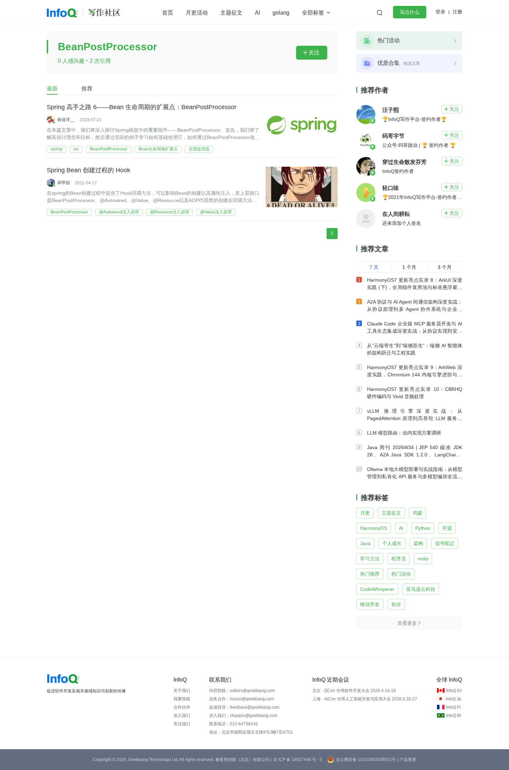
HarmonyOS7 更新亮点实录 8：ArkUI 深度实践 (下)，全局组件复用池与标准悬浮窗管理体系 (414, 287)
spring (56, 149)
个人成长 (392, 543)
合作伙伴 (181, 707)
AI (257, 13)
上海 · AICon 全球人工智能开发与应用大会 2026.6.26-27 (364, 699)
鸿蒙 (417, 513)
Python (422, 528)
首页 (167, 13)
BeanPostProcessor (108, 149)
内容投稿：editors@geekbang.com (242, 690)
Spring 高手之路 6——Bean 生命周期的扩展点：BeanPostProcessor (141, 107)
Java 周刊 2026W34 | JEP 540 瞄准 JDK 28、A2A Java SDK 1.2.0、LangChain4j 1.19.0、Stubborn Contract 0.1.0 (414, 455)
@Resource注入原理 (169, 212)
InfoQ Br (453, 715)
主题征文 (231, 13)
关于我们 (181, 690)
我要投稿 (181, 699)
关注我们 (181, 723)
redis (423, 558)
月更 (365, 513)
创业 (396, 604)
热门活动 (401, 574)
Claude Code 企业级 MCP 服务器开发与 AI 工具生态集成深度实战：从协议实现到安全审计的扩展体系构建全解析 (414, 331)
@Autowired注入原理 (119, 212)
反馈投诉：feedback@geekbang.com (244, 707)
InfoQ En (454, 690)
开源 (447, 528)
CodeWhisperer (377, 589)
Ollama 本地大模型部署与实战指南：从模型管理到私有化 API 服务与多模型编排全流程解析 (414, 476)
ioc (76, 149)
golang (281, 13)
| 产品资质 (407, 759)
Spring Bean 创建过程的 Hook (88, 170)
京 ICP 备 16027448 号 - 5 (297, 759)
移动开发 (369, 604)
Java (365, 543)
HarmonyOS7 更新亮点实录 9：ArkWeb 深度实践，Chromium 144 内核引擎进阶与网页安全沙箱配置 (414, 375)
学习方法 (369, 558)
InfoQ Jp (453, 699)
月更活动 (197, 13)
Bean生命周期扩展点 (158, 149)
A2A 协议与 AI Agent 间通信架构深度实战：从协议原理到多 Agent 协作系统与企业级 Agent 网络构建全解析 (414, 309)
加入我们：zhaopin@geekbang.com (243, 715)
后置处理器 (199, 149)
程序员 (398, 558)
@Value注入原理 (216, 212)
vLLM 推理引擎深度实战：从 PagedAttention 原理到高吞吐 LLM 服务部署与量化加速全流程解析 (414, 418)
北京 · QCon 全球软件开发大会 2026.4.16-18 (354, 690)
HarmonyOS (373, 528)
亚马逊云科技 (420, 589)
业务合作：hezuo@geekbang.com (241, 699)
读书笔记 (444, 543)
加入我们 (181, 715)
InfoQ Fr (453, 707)
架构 (418, 543)
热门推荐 (369, 574)
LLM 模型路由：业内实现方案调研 (404, 433)
